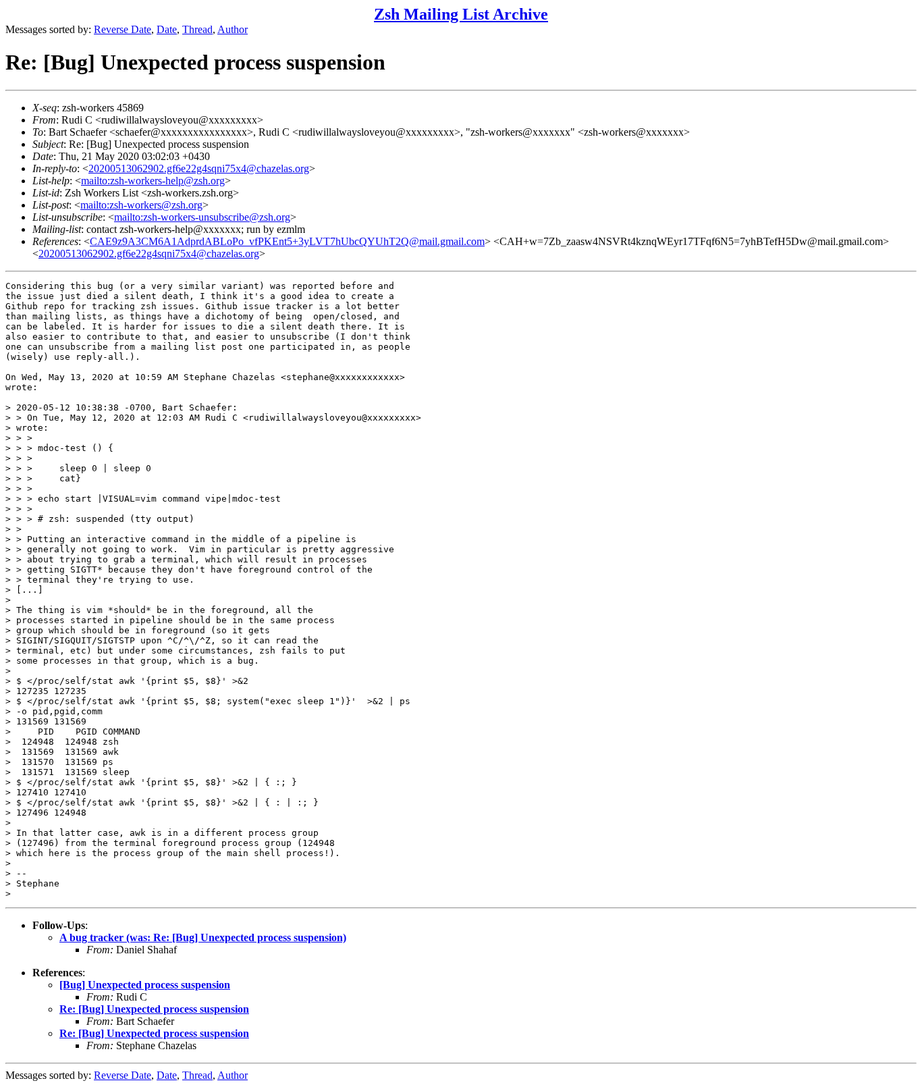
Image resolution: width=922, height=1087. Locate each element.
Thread (197, 29)
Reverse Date (122, 29)
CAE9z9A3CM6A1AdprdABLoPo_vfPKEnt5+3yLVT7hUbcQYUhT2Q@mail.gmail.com (287, 241)
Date (167, 29)
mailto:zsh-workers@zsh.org (141, 205)
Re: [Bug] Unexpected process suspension (154, 1009)
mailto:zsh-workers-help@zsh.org (153, 180)
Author (232, 29)
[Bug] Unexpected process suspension (144, 984)
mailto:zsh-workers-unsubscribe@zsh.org (202, 217)
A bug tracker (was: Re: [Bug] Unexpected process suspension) (202, 937)
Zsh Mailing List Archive (461, 14)
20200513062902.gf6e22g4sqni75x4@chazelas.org (198, 168)
